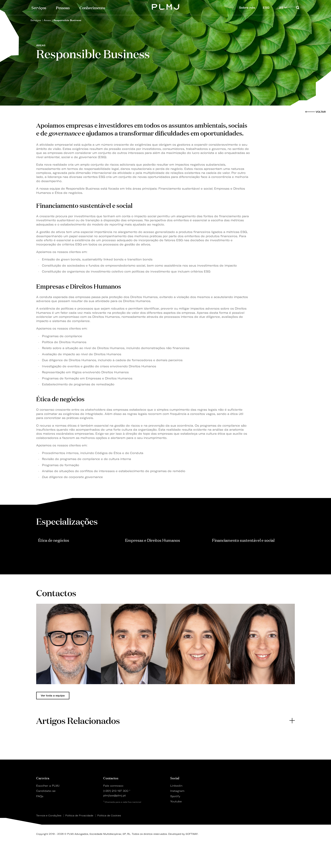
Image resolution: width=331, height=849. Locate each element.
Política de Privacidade (79, 815)
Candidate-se (46, 790)
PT (281, 8)
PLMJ (165, 6)
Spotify (175, 796)
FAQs (39, 796)
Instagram (177, 790)
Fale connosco (113, 785)
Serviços (38, 7)
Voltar (321, 111)
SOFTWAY (192, 833)
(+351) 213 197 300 (115, 790)
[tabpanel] (68, 644)
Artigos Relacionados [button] (78, 720)
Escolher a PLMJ (47, 785)
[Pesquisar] (297, 8)
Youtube (176, 801)
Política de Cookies (109, 815)
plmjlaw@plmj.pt (114, 795)
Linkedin (176, 785)
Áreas (47, 20)
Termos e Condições (48, 815)
